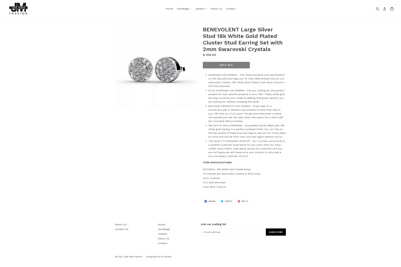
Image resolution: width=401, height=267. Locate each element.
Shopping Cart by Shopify (159, 256)
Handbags (185, 8)
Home (169, 8)
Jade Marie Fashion (133, 256)
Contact (230, 8)
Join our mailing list (213, 224)
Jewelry (201, 8)
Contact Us (121, 229)
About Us (216, 8)
